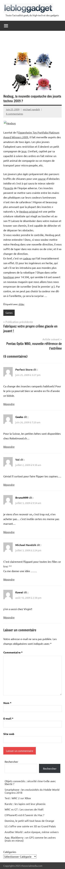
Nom (7, 703)
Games (9, 312)
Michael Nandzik (25, 545)
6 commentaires (14, 113)
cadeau (27, 258)
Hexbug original (28, 211)
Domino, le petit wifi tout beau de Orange (29, 820)
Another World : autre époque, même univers (32, 832)
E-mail (8, 718)
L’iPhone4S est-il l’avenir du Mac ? (24, 815)
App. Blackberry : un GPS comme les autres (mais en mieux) (30, 839)
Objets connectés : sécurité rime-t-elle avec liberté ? (30, 782)
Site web (8, 734)
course (42, 178)
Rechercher (11, 761)
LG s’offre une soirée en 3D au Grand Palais (30, 826)
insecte (9, 188)
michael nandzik (31, 109)
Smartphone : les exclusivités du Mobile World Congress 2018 (32, 791)
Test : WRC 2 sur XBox (18, 798)
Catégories (9, 851)
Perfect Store (23, 369)
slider (21, 304)
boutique (8, 277)
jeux (24, 151)
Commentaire (12, 652)
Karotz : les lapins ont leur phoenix (25, 803)
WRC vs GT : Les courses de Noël (24, 809)
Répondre (8, 404)
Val (17, 459)
